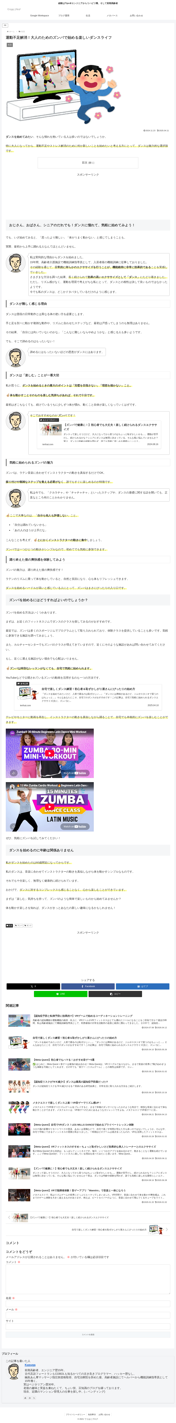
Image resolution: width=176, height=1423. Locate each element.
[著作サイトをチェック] (25, 1398)
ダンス (29, 926)
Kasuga (30, 1365)
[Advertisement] (88, 196)
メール (12, 1309)
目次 (84, 162)
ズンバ (19, 926)
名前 (10, 1298)
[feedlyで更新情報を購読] (29, 1398)
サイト (10, 1320)
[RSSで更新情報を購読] (34, 1398)
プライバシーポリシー (75, 1414)
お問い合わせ (104, 1414)
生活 (10, 926)
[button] (115, 994)
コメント (13, 1262)
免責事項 (92, 1414)
